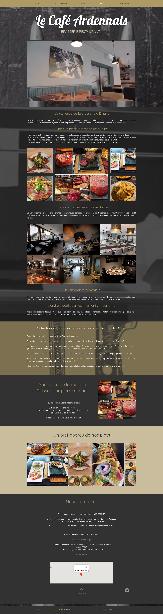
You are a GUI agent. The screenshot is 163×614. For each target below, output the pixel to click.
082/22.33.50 (99, 514)
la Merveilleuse (61, 348)
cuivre (100, 366)
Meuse (58, 341)
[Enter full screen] (132, 98)
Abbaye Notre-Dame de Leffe (81, 346)
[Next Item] (131, 464)
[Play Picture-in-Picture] (128, 98)
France (126, 341)
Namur (99, 341)
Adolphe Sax (130, 358)
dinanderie (120, 366)
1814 (74, 361)
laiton (110, 366)
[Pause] (30, 98)
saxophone (119, 358)
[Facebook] (127, 590)
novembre (68, 361)
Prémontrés (119, 346)
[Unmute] (33, 98)
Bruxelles (87, 341)
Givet (118, 341)
